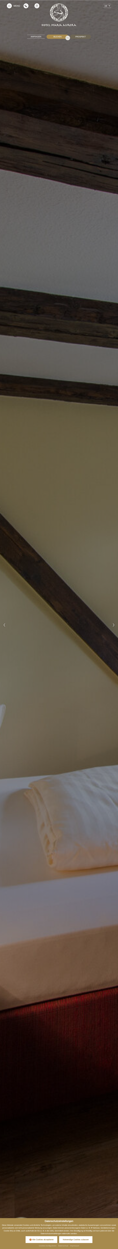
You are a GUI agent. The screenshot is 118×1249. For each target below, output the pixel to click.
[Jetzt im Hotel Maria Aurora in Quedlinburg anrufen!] (27, 5)
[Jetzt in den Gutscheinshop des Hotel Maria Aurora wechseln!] (37, 5)
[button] (4, 625)
